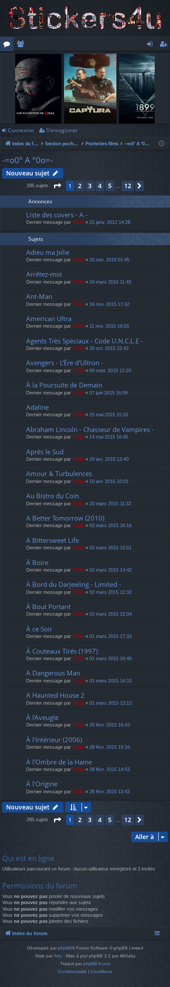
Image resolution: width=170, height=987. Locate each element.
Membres (22, 45)
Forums (8, 45)
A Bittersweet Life (52, 540)
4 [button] (100, 186)
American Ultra (48, 318)
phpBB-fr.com (96, 963)
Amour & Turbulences (59, 473)
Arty (58, 955)
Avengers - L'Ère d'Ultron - (64, 362)
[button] (57, 186)
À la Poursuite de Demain (64, 384)
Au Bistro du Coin (52, 495)
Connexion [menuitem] (151, 45)
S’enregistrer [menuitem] (165, 45)
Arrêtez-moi (44, 274)
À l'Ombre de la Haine (59, 761)
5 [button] (110, 186)
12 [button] (127, 186)
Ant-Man (39, 296)
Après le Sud (45, 451)
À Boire (37, 562)
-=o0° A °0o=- (27, 160)
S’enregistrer (62, 130)
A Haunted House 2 (55, 695)
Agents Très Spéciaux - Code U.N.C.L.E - (84, 340)
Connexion (21, 130)
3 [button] (90, 186)
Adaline (37, 407)
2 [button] (80, 186)
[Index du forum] (85, 18)
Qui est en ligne (28, 858)
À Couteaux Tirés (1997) (62, 651)
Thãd (78, 222)
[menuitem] (72, 972)
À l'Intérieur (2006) (54, 739)
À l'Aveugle (42, 717)
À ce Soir (39, 628)
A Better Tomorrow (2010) (65, 518)
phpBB (65, 948)
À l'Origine (42, 783)
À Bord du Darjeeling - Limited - (73, 584)
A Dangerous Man (53, 672)
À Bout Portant (48, 606)
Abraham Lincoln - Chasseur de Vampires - (90, 429)
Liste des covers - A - (57, 214)
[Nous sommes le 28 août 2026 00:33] (161, 144)
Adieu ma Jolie (47, 252)
